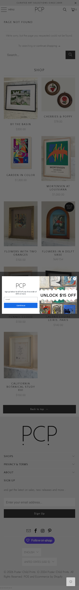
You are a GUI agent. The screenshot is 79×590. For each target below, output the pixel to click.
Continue (20, 305)
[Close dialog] (74, 278)
